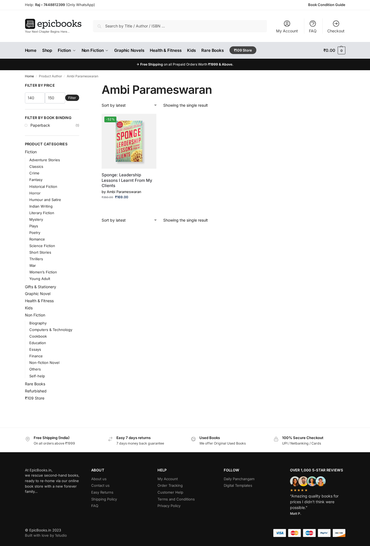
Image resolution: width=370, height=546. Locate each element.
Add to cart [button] (129, 208)
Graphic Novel (37, 293)
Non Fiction (35, 315)
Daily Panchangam (239, 479)
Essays (35, 349)
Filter (72, 98)
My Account (287, 31)
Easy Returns (102, 492)
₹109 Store (34, 398)
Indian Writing (41, 206)
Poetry (34, 232)
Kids (29, 307)
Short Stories (40, 252)
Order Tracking (170, 485)
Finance (36, 356)
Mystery (36, 219)
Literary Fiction (41, 213)
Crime (34, 173)
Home (29, 76)
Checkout (336, 31)
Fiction (31, 151)
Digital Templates (238, 485)
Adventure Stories (44, 160)
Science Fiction (42, 246)
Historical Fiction (43, 186)
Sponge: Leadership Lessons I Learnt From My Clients (127, 180)
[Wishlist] (148, 122)
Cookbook (38, 336)
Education (37, 343)
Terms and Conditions (176, 499)
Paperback (40, 125)
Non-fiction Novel (44, 362)
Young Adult (39, 278)
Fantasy (35, 179)
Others (35, 369)
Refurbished (36, 391)
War (32, 265)
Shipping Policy (104, 499)
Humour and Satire (45, 199)
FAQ (313, 31)
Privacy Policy (168, 505)
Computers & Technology (50, 329)
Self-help (37, 376)
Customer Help (170, 492)
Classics (36, 166)
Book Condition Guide (326, 4)
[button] (334, 50)
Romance (37, 239)
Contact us (100, 485)
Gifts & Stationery (40, 286)
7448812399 (54, 4)
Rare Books (35, 383)
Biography (38, 323)
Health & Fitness (39, 300)
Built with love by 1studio (46, 535)
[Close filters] (80, 85)
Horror (35, 193)
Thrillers (36, 259)
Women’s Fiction (43, 272)
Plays (33, 226)
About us (99, 479)
